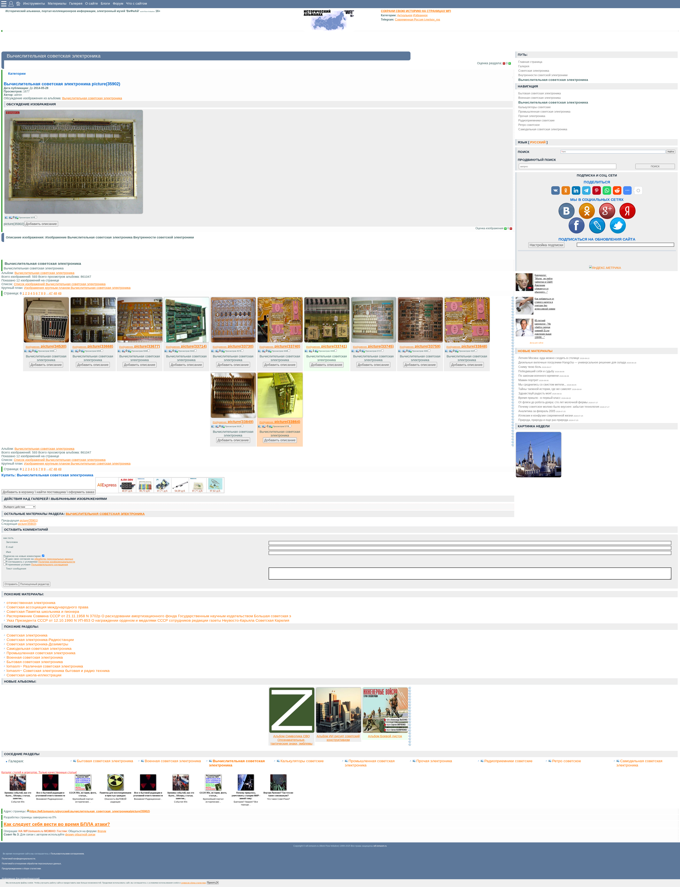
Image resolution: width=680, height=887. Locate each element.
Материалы (57, 3)
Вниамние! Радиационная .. (50, 799)
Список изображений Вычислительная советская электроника (60, 284)
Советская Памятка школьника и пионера (43, 611)
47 (51, 293)
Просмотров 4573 (233, 351)
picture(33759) (420, 346)
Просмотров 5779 (281, 426)
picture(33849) (233, 422)
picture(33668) (92, 346)
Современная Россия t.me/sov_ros (417, 19)
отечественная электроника (31, 603)
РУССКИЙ (538, 142)
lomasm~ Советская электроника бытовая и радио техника (58, 671)
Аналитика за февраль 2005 (542, 411)
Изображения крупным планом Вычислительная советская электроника (77, 288)
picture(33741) (326, 346)
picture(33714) (186, 346)
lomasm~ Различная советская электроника (45, 666)
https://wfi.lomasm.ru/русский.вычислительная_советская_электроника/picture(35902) (90, 811)
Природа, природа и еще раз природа (548, 419)
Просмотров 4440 (327, 351)
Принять (211, 882)
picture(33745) (373, 346)
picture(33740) (279, 346)
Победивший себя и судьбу (541, 371)
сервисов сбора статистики (193, 883)
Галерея (75, 3)
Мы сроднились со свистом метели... (547, 384)
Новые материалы (535, 351)
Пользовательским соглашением (67, 853)
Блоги (105, 3)
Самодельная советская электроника (542, 129)
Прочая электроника (531, 116)
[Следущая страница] (512, 371)
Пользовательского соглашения (49, 564)
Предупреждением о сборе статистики (21, 868)
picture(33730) (233, 346)
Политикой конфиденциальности (18, 858)
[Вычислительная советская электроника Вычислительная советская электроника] (73, 213)
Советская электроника (27, 635)
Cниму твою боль (534, 366)
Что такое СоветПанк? (278, 799)
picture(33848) (466, 346)
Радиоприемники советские (536, 120)
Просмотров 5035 (46, 351)
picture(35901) (29, 520)
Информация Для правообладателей (20, 878)
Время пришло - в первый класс (544, 397)
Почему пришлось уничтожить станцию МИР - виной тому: (246, 796)
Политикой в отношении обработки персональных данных (31, 863)
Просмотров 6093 (93, 351)
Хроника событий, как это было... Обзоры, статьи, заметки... (17, 796)
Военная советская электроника (539, 97)
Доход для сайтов (536, 343)
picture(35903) (27, 523)
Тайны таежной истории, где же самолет (550, 388)
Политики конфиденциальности (56, 561)
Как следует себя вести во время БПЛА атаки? (57, 824)
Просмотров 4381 (420, 351)
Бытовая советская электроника (539, 93)
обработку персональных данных (53, 558)
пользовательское (98, 834)
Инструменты (34, 3)
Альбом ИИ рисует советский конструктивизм (338, 738)
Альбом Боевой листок (385, 736)
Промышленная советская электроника (544, 111)
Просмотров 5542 (186, 351)
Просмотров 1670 (27, 217)
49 (59, 293)
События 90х (17, 802)
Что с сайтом (136, 3)
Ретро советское (529, 124)
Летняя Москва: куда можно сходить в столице (554, 358)
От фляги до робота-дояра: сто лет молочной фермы (558, 402)
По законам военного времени (543, 375)
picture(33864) (279, 422)
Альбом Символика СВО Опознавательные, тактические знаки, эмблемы (291, 739)
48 (55, 293)
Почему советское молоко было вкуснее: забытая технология (564, 406)
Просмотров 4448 (280, 351)
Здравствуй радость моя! (540, 393)
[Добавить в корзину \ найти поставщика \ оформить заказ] (159, 485)
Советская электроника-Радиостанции (40, 640)
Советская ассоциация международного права (47, 607)
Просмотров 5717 (373, 351)
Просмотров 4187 (467, 351)
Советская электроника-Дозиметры (37, 644)
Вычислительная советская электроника (553, 102)
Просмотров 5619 (233, 426)
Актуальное (404, 15)
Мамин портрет (533, 380)
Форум (118, 3)
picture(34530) (46, 346)
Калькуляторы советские (534, 107)
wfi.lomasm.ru (380, 846)
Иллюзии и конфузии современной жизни (550, 415)
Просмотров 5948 (140, 351)
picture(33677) (139, 346)
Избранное (420, 15)
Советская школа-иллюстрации (34, 675)
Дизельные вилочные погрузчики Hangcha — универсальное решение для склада (577, 362)
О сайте (91, 3)
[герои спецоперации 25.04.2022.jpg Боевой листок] (385, 732)
